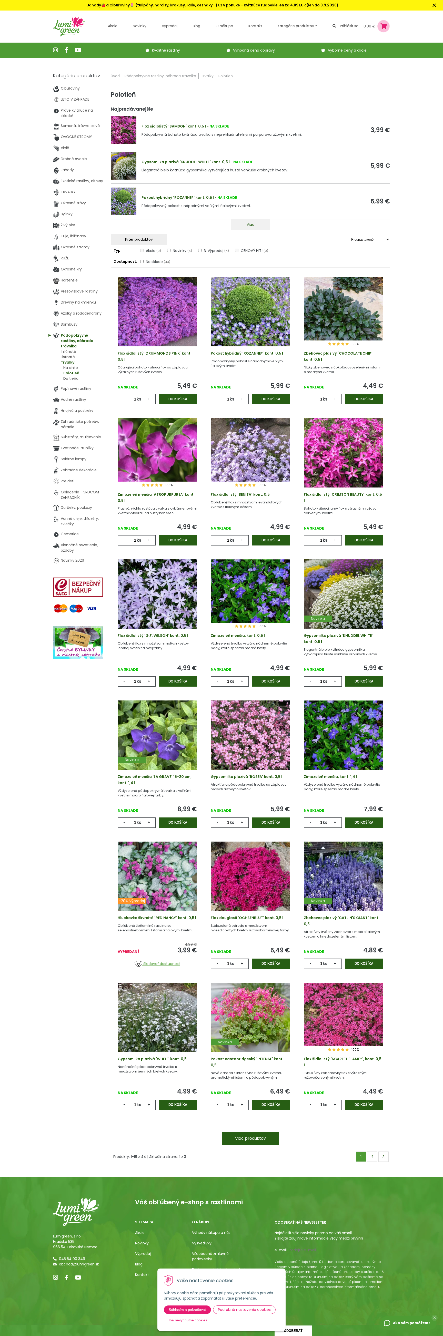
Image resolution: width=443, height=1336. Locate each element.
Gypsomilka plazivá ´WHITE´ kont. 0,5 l (153, 1058)
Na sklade (158, 261)
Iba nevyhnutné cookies (188, 1320)
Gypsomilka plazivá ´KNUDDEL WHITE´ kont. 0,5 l (186, 161)
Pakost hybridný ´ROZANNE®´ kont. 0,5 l (178, 197)
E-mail (281, 1250)
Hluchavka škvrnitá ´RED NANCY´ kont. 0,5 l (157, 917)
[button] (434, 1318)
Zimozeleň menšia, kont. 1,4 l (330, 776)
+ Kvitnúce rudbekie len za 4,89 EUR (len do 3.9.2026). (290, 5)
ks (139, 399)
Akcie (112, 25)
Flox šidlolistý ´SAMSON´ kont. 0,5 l (174, 126)
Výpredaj (169, 25)
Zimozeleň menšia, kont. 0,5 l (238, 635)
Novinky (139, 25)
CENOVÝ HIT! (254, 250)
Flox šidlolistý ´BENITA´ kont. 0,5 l (241, 494)
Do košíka (177, 399)
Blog (139, 1264)
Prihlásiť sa (349, 25)
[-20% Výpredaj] (157, 884)
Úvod (115, 76)
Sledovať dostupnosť (161, 963)
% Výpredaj (216, 250)
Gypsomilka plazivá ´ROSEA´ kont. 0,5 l (246, 776)
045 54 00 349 (72, 1258)
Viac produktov (250, 1138)
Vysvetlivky (202, 1243)
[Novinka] (343, 601)
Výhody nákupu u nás (211, 1232)
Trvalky (207, 76)
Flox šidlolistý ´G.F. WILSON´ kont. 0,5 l (153, 635)
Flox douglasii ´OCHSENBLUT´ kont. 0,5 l (247, 917)
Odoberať (293, 1331)
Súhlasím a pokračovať (187, 1310)
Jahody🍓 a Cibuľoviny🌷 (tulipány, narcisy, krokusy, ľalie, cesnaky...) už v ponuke (163, 5)
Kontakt (142, 1274)
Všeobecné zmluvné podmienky (210, 1256)
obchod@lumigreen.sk (79, 1264)
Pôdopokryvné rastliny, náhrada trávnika (160, 76)
